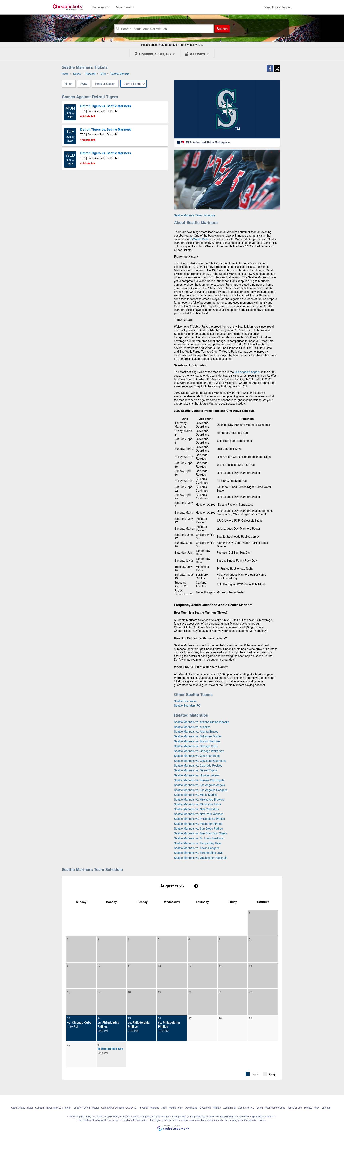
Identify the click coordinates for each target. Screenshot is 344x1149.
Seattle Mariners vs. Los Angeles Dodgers (200, 790)
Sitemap (326, 1107)
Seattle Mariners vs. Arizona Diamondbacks (201, 722)
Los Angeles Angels (247, 372)
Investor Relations (149, 1107)
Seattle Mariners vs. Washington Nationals (200, 858)
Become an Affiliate (210, 1107)
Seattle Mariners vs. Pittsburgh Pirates (198, 824)
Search (222, 28)
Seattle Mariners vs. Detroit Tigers (195, 770)
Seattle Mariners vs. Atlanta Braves (196, 731)
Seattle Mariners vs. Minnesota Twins (197, 804)
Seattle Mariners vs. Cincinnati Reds (197, 756)
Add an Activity (246, 1107)
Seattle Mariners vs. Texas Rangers (196, 848)
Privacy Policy (311, 1107)
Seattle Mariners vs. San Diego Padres (198, 828)
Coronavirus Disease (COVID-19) (119, 1107)
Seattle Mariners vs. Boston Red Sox (197, 741)
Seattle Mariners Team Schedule (194, 215)
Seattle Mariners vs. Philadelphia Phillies (199, 819)
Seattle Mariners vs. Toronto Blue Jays (198, 853)
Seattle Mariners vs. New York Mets (196, 809)
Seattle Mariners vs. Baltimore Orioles (198, 736)
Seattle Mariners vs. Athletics (192, 727)
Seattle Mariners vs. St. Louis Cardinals (199, 838)
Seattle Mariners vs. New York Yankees (198, 814)
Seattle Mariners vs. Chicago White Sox (199, 751)
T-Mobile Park (199, 239)
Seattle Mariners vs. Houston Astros (196, 775)
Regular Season (105, 84)
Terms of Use (295, 1107)
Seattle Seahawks (185, 701)
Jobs (164, 1107)
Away (83, 84)
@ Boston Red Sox (110, 1049)
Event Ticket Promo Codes (271, 1107)
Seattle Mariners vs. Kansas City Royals (199, 780)
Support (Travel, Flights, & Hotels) (53, 1107)
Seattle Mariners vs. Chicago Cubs (196, 746)
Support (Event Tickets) (86, 1107)
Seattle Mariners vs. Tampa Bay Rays (197, 843)
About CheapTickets (22, 1107)
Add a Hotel (229, 1107)
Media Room (176, 1107)
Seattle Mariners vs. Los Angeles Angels (199, 785)
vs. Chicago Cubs (79, 1022)
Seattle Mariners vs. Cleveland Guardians (200, 761)
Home (68, 84)
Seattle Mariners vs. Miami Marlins (195, 795)
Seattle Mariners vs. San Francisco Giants (200, 833)
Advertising (191, 1107)
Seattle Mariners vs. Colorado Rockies (198, 765)
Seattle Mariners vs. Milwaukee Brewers (199, 799)
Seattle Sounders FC (187, 705)
